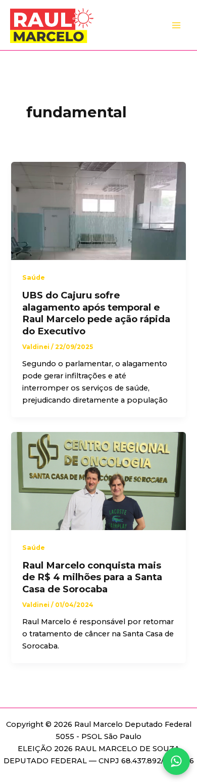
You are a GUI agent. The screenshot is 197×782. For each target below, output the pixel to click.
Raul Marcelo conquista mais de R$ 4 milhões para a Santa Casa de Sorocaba (92, 577)
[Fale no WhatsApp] (176, 761)
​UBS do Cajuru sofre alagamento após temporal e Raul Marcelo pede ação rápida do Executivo (96, 313)
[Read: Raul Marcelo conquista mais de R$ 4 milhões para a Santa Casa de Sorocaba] (98, 480)
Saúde (33, 277)
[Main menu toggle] (176, 25)
